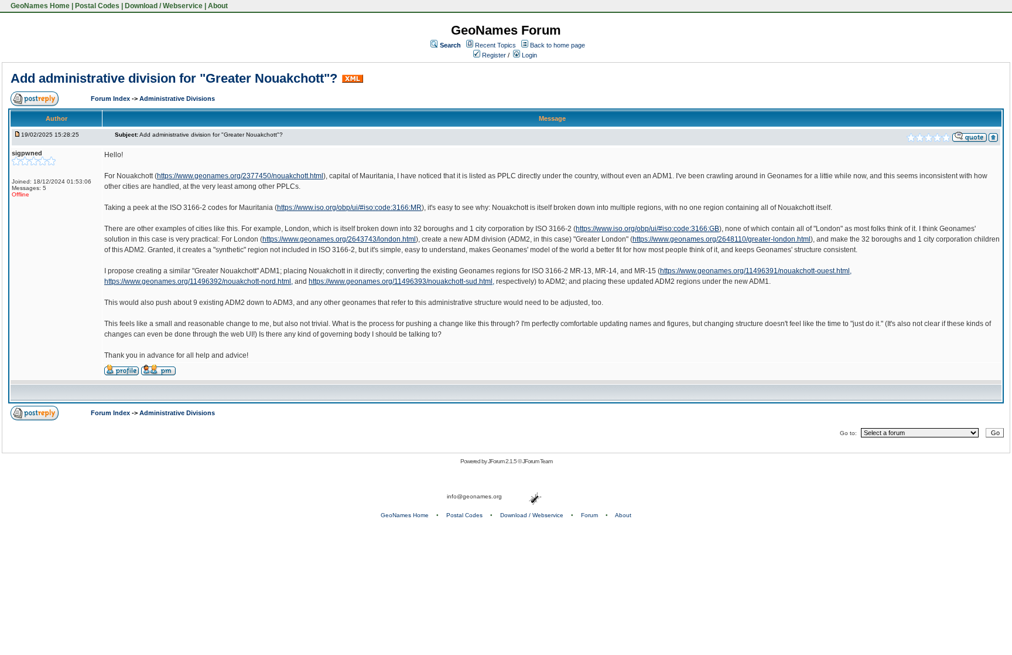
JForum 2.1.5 (503, 461)
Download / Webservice (164, 6)
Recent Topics (495, 45)
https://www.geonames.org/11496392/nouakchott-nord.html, (198, 281)
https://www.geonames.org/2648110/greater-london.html (721, 239)
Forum (589, 515)
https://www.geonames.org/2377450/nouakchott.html (240, 176)
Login (528, 55)
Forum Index (111, 98)
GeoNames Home (39, 6)
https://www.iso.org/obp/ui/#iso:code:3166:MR (349, 207)
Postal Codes (97, 6)
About (218, 6)
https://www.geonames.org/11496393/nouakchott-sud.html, (401, 281)
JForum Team (537, 461)
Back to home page (557, 45)
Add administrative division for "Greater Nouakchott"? (174, 78)
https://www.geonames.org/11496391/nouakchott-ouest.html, (756, 271)
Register (493, 55)
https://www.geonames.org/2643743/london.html (339, 239)
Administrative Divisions (177, 98)
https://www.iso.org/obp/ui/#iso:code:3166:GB (647, 229)
